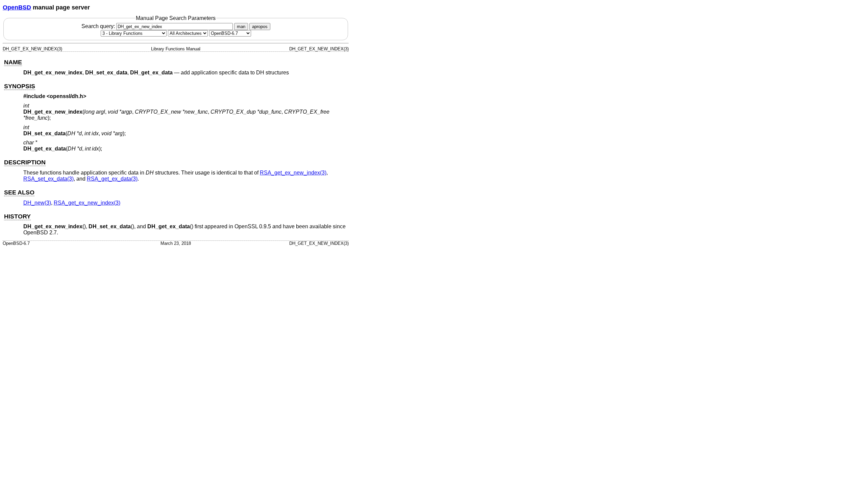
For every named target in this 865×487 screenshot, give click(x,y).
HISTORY (17, 216)
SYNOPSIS (19, 86)
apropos (260, 26)
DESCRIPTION (25, 162)
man (241, 26)
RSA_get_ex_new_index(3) (293, 173)
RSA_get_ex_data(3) (112, 179)
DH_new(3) (37, 203)
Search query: (98, 26)
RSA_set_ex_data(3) (48, 179)
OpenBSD (17, 7)
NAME (13, 62)
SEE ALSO (19, 192)
